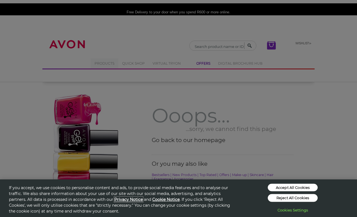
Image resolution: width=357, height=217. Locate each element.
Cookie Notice (166, 199)
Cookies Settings (293, 210)
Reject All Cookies (292, 198)
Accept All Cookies (293, 187)
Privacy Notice (128, 199)
